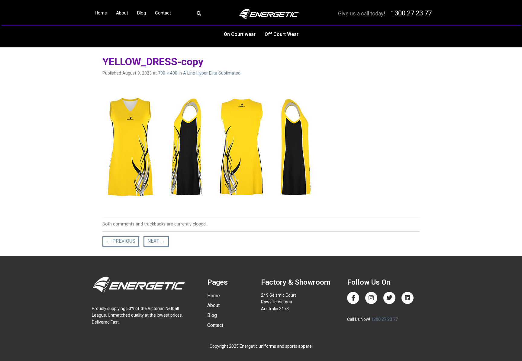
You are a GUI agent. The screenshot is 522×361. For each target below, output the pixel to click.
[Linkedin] (407, 298)
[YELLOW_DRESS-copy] (208, 148)
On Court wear (240, 34)
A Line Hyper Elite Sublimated (211, 73)
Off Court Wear (281, 34)
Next (156, 241)
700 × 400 (167, 73)
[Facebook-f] (353, 298)
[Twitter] (389, 298)
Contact (163, 13)
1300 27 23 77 (411, 13)
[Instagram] (371, 298)
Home (101, 13)
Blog (141, 13)
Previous (120, 241)
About (122, 13)
